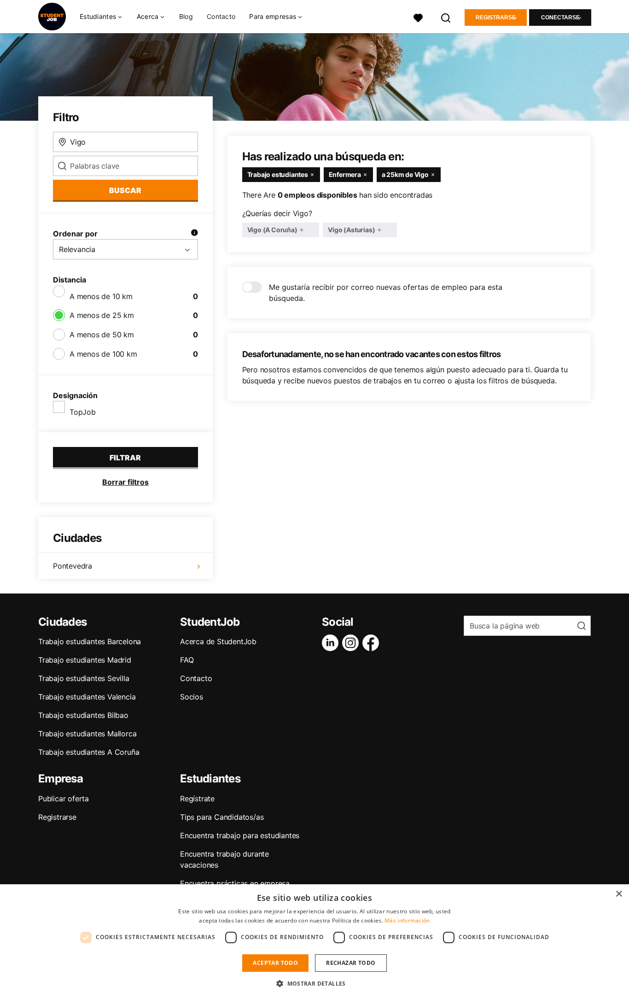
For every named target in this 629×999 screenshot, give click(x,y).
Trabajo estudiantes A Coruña (88, 752)
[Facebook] (372, 643)
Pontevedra (72, 565)
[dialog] (314, 941)
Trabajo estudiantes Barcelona (89, 641)
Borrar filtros (125, 482)
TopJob (83, 412)
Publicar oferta (63, 798)
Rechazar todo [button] (350, 963)
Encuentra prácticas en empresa (235, 883)
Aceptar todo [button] (275, 963)
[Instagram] (352, 643)
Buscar (125, 190)
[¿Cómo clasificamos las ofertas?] (194, 233)
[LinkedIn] (332, 643)
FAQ (186, 659)
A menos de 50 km (102, 334)
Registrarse (496, 17)
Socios (191, 696)
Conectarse (560, 17)
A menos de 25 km (102, 315)
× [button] (618, 894)
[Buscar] (446, 17)
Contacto (221, 16)
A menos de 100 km (103, 353)
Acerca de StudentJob (218, 641)
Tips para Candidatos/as (221, 817)
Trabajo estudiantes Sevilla (83, 678)
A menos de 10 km (101, 296)
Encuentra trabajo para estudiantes (239, 835)
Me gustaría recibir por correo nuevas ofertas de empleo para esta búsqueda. (385, 292)
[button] (314, 983)
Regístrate (197, 798)
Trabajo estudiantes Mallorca (87, 733)
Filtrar (125, 457)
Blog (186, 16)
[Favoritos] (418, 17)
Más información (407, 920)
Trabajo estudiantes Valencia (86, 696)
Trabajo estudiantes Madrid (84, 659)
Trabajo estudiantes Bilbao (83, 715)
